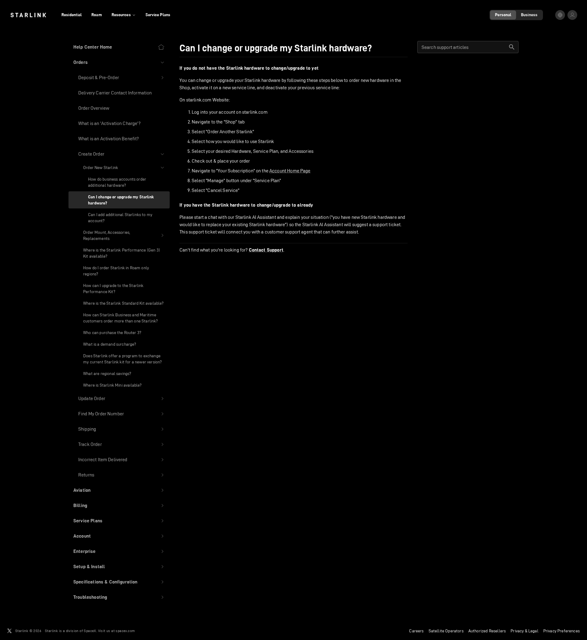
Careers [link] (416, 630)
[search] (512, 47)
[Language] (560, 15)
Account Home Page (290, 170)
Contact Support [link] (266, 250)
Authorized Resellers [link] (487, 630)
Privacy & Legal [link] (524, 630)
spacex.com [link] (125, 631)
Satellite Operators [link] (446, 630)
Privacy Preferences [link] (561, 630)
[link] (28, 15)
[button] (119, 62)
